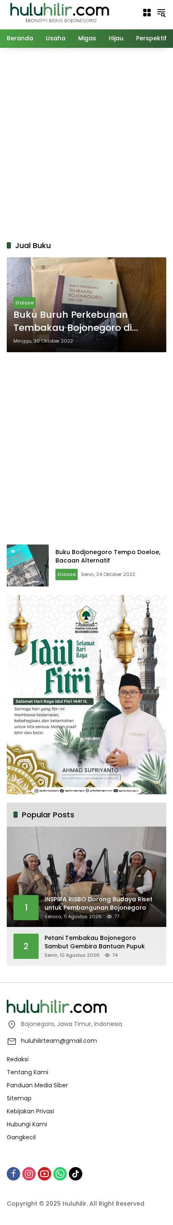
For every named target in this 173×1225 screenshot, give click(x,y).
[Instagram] (29, 1174)
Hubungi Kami (27, 1124)
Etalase (25, 302)
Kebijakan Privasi (30, 1111)
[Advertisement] (86, 142)
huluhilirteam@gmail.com (59, 1041)
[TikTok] (75, 1174)
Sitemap (19, 1098)
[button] (161, 13)
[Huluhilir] (59, 12)
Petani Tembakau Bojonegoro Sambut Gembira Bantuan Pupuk (95, 942)
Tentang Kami (27, 1072)
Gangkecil (21, 1137)
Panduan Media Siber (37, 1085)
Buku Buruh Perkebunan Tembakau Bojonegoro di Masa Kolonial (72, 322)
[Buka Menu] (147, 13)
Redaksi (18, 1059)
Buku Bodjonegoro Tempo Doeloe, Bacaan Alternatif (107, 556)
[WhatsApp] (60, 1174)
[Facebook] (13, 1174)
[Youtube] (44, 1174)
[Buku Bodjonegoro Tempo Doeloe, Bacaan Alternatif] (28, 565)
